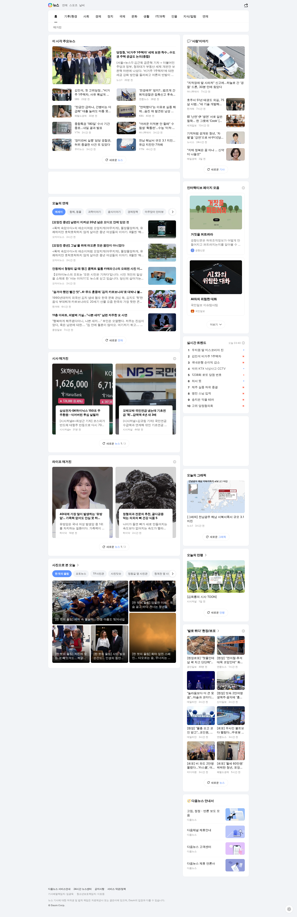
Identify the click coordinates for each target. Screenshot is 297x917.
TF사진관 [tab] (98, 573)
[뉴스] (56, 5)
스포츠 (73, 5)
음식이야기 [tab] (114, 211)
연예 (65, 5)
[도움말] (174, 358)
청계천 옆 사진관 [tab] (164, 573)
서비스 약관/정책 (116, 888)
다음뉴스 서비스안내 (59, 888)
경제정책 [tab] (133, 211)
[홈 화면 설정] (289, 909)
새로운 (116, 160)
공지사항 (99, 888)
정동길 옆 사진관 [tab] (137, 573)
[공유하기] (245, 5)
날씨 (82, 5)
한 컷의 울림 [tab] (62, 573)
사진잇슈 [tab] (116, 573)
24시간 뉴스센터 (83, 888)
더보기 (214, 324)
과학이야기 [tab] (94, 211)
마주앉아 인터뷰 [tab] (154, 211)
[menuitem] (55, 16)
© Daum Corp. (56, 905)
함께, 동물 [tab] (75, 211)
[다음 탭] (172, 211)
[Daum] (50, 5)
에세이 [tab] (59, 211)
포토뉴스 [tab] (81, 573)
